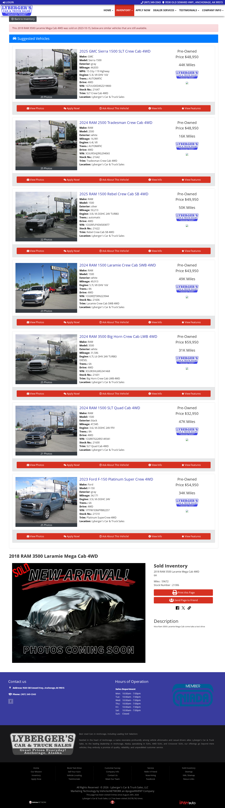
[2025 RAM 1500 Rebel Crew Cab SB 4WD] (46, 215)
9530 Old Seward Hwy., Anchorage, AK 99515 (194, 2)
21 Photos (46, 453)
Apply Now (143, 10)
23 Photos (46, 311)
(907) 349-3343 (152, 2)
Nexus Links (188, 779)
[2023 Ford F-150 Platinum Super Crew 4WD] (46, 500)
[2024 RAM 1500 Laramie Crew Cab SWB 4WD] (46, 286)
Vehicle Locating (74, 775)
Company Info (212, 10)
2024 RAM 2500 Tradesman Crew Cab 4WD (115, 122)
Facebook (150, 779)
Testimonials (188, 10)
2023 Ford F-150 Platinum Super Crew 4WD (116, 479)
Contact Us (113, 775)
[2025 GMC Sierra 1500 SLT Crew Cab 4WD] (46, 72)
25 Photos (46, 168)
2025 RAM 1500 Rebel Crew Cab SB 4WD (113, 193)
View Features (193, 108)
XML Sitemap (189, 775)
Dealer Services (164, 10)
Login (9, 2)
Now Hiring (151, 775)
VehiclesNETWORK (110, 791)
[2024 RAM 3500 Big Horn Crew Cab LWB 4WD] (46, 357)
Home (108, 10)
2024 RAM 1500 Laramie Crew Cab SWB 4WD (117, 265)
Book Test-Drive (74, 768)
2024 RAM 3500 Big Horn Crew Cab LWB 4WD (118, 336)
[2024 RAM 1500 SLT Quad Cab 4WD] (46, 429)
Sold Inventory (188, 768)
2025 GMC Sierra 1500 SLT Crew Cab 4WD (115, 51)
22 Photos (46, 239)
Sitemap (189, 771)
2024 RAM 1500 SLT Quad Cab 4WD (109, 407)
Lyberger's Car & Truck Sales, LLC (129, 787)
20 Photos (46, 97)
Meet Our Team (112, 779)
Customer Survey (112, 768)
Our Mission (36, 771)
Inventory (123, 10)
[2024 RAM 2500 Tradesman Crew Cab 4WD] (46, 143)
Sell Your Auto (74, 771)
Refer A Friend (150, 771)
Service (150, 768)
